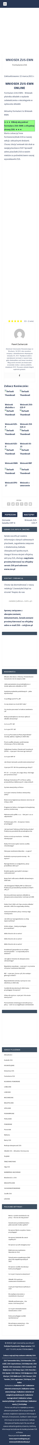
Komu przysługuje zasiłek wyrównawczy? (17, 1317)
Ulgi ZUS (7, 1167)
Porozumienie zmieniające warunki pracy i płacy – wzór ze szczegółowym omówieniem (19, 1004)
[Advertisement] (19, 28)
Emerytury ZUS (9, 1071)
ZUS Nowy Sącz (18, 1370)
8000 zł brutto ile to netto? (13, 944)
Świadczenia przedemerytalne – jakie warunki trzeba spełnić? (19, 1224)
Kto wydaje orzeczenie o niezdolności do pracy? (16, 1295)
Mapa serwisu (26, 1346)
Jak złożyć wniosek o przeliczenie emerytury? (19, 762)
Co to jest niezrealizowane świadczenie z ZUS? (17, 1310)
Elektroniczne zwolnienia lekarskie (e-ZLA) (16, 1251)
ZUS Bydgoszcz (27, 1373)
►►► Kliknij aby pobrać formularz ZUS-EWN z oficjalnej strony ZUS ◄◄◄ (19, 126)
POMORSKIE (8, 1124)
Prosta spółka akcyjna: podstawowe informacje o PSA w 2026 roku (16, 743)
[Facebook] (19, 375)
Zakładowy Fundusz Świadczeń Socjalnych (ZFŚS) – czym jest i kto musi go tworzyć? (18, 750)
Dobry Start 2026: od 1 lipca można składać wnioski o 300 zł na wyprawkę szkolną (18, 905)
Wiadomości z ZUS (10, 1178)
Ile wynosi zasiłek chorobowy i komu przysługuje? (18, 1268)
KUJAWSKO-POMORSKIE (12, 1081)
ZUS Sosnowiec (15, 1367)
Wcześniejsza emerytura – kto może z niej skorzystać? (18, 1324)
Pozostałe (7, 1130)
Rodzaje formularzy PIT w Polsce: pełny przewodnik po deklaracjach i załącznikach (18, 781)
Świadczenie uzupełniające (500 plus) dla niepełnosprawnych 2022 (19, 1259)
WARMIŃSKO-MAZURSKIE (12, 1172)
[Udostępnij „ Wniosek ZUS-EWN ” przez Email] (30, 504)
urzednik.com (25, 1435)
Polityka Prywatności (12, 1346)
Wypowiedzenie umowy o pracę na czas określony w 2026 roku (17, 982)
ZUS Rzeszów (26, 1361)
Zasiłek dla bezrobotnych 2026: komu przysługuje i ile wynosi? (16, 989)
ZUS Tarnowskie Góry (12, 1361)
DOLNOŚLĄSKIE (9, 1065)
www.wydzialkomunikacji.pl (19, 1442)
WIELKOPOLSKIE (9, 1183)
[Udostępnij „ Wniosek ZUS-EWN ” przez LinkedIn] (26, 504)
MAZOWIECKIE (8, 1098)
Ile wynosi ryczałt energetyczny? (19, 1245)
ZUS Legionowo (17, 1379)
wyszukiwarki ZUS (12, 159)
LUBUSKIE (7, 1092)
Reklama (7, 1135)
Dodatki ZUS (8, 1060)
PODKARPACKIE (9, 1113)
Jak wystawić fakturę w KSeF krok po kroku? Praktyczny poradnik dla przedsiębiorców (19, 830)
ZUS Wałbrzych (15, 1376)
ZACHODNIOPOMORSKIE (12, 1188)
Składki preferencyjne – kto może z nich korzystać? (17, 1302)
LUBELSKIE (7, 1087)
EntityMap (23, 1404)
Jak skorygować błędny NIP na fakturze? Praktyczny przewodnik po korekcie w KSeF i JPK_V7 (19, 888)
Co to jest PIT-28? (10, 729)
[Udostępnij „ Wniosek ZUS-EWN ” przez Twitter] (13, 504)
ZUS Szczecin (27, 1367)
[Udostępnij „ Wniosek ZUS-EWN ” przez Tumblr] (17, 504)
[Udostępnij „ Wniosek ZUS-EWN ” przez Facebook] (8, 504)
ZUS (20, 151)
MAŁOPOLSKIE (9, 1103)
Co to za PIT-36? (9, 724)
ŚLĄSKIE (6, 1156)
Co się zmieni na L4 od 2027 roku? (15, 704)
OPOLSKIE (7, 1108)
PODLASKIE (8, 1119)
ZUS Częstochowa (14, 1364)
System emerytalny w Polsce (13, 787)
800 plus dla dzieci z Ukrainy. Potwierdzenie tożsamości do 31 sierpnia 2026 (18, 678)
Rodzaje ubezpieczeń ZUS (12, 1145)
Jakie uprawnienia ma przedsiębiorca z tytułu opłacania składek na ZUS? (17, 685)
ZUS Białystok (27, 1364)
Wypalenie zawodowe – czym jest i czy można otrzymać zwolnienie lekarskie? (19, 967)
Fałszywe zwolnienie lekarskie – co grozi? (18, 851)
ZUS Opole (6, 1373)
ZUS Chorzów (30, 1370)
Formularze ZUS (19, 64)
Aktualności (8, 1055)
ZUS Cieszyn (27, 1376)
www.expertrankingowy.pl (19, 1439)
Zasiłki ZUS (8, 1194)
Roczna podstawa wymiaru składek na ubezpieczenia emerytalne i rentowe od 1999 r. (19, 897)
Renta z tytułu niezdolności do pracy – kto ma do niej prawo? (18, 1216)
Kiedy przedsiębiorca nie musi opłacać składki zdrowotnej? (17, 718)
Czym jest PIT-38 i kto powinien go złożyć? (18, 767)
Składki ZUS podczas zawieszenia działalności (16, 1280)
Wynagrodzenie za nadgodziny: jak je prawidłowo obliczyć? (16, 865)
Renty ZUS (7, 1140)
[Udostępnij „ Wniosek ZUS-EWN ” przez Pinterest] (22, 504)
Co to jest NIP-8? (9, 757)
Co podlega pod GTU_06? (12, 699)
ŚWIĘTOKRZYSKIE (10, 1162)
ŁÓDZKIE (7, 1199)
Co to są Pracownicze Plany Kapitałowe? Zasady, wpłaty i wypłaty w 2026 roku (17, 736)
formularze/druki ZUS (14, 136)
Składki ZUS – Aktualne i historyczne (16, 1151)
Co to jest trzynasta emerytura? (19, 1274)
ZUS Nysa (27, 1379)
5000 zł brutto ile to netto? (13, 939)
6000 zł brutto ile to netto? (13, 933)
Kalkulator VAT (19, 1385)
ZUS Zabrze (15, 1373)
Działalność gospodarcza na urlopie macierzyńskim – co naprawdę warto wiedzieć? (16, 951)
